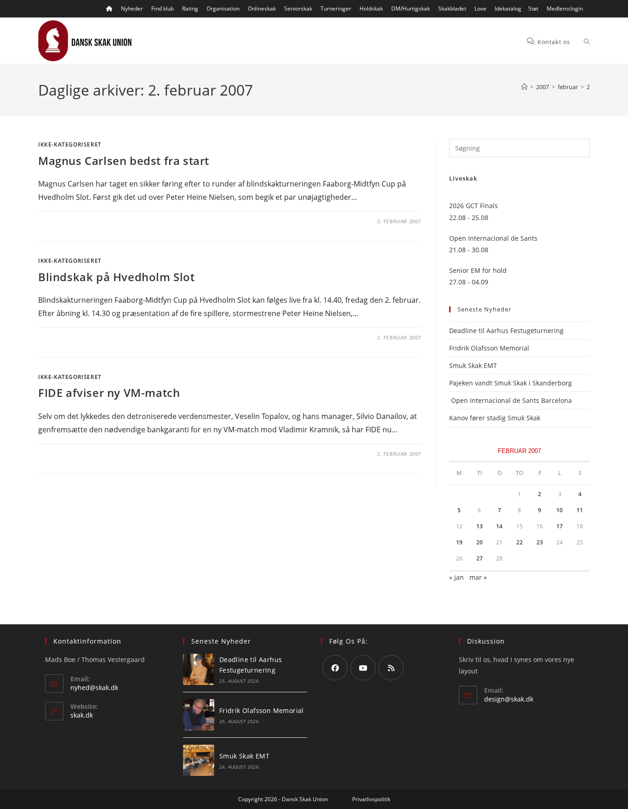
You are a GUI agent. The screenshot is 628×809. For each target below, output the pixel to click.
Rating (190, 8)
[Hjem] (524, 87)
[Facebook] (335, 667)
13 (479, 526)
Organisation (223, 8)
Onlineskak (262, 8)
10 (559, 510)
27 (479, 558)
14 (499, 526)
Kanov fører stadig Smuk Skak (494, 417)
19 (459, 542)
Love (480, 8)
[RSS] (391, 667)
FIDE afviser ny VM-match (109, 392)
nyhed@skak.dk (94, 687)
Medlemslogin (565, 8)
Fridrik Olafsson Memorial (490, 348)
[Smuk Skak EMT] (198, 760)
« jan (456, 577)
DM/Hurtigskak (410, 8)
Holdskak (371, 8)
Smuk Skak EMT (473, 365)
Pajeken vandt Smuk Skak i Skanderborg (510, 383)
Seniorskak (298, 8)
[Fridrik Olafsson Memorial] (198, 714)
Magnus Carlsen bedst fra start (123, 160)
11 (580, 510)
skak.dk (81, 715)
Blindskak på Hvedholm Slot (116, 276)
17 (559, 526)
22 (519, 542)
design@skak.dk (508, 699)
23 (540, 542)
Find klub (162, 8)
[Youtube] (363, 667)
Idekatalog (508, 8)
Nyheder (132, 8)
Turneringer (335, 8)
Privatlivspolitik (371, 799)
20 (479, 542)
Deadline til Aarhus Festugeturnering (506, 330)
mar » (478, 577)
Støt (533, 8)
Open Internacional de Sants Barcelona (510, 400)
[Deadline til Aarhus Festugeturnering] (198, 669)
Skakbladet (452, 8)
